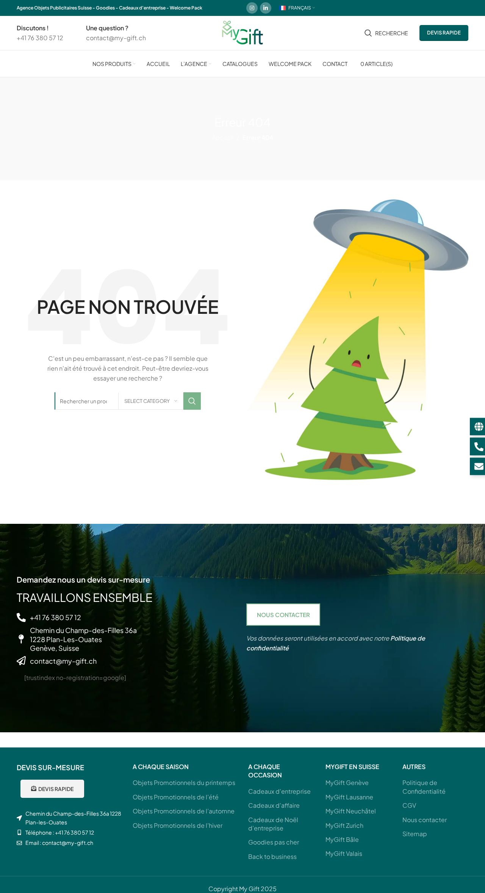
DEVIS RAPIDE (444, 33)
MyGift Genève (347, 782)
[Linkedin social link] (265, 8)
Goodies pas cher (273, 842)
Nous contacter (424, 820)
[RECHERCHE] (192, 401)
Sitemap (414, 834)
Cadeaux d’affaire (274, 805)
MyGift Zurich (344, 825)
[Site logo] (242, 32)
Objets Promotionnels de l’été (176, 797)
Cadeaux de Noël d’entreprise (273, 824)
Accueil (223, 137)
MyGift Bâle (342, 839)
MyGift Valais (343, 853)
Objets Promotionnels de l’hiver (177, 825)
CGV (409, 805)
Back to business (272, 856)
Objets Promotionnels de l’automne (184, 811)
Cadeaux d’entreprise (279, 791)
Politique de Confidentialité (424, 787)
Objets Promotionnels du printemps (184, 782)
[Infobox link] (40, 32)
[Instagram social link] (252, 8)
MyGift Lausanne (349, 797)
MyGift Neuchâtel (350, 811)
